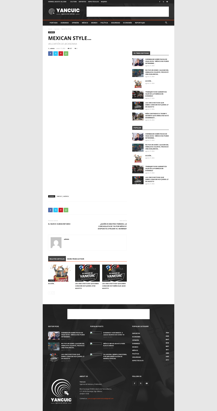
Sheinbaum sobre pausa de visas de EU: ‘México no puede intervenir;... (157, 61)
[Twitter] (163, 1)
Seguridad (115, 23)
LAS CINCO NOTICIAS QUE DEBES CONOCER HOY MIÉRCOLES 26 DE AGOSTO (114, 285)
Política (104, 23)
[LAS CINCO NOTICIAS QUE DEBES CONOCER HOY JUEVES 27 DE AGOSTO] (87, 273)
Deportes (82, 2)
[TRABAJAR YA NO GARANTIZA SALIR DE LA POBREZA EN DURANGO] (138, 95)
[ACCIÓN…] (60, 273)
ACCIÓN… (51, 283)
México (85, 23)
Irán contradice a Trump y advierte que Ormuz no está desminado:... (157, 116)
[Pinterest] (61, 53)
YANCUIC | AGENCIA (63, 196)
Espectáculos (93, 2)
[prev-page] (49, 292)
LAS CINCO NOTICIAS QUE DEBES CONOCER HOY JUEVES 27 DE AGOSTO (87, 285)
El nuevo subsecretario (59, 224)
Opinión (75, 23)
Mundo (94, 23)
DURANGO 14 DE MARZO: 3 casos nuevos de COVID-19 (113, 334)
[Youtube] (167, 1)
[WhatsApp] (66, 53)
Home (50, 29)
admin (52, 48)
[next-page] (53, 292)
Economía (127, 23)
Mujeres (104, 2)
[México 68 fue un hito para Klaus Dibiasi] (95, 346)
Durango (65, 23)
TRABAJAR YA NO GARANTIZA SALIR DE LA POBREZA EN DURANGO (156, 94)
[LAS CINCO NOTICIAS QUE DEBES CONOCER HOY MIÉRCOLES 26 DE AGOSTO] (114, 273)
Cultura (73, 2)
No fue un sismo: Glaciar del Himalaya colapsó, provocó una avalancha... (157, 72)
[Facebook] (159, 1)
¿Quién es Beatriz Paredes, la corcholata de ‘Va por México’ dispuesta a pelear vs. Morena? (112, 226)
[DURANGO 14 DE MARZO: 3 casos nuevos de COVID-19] (95, 336)
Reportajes (140, 23)
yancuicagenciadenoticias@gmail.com (100, 398)
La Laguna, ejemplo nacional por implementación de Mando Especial (115, 356)
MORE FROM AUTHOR (75, 259)
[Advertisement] (128, 12)
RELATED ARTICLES (57, 259)
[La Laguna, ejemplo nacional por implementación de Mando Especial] (95, 357)
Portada (54, 23)
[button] (166, 23)
